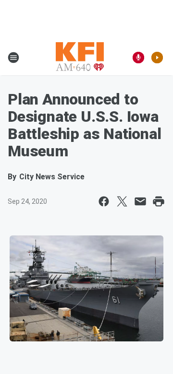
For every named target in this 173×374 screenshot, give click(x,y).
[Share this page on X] (122, 201)
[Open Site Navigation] (13, 57)
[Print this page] (158, 201)
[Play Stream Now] (157, 57)
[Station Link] (80, 57)
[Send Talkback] (138, 57)
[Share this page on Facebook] (104, 201)
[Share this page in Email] (140, 201)
